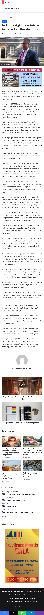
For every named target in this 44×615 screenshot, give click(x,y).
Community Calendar (30, 601)
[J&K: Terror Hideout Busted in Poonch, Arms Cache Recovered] (32, 465)
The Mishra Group (30, 595)
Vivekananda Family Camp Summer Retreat (21, 494)
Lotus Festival (12, 506)
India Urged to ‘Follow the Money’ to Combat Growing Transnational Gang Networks (11, 452)
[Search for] (41, 9)
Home (5, 17)
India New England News (22, 368)
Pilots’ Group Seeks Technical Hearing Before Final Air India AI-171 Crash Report (32, 452)
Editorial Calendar (29, 598)
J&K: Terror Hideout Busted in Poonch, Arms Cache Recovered (31, 475)
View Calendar (4, 516)
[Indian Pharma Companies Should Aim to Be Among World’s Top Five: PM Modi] (11, 465)
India (10, 17)
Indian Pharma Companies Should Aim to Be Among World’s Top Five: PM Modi (11, 476)
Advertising (19, 598)
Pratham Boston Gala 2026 (16, 500)
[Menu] (3, 9)
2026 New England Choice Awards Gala (20, 512)
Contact (11, 598)
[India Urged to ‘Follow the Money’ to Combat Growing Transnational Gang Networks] (11, 441)
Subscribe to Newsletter (15, 601)
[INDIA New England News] (13, 8)
